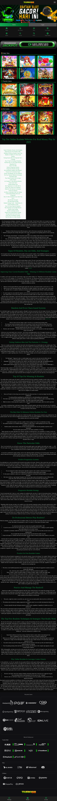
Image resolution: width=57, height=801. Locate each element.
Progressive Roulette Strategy (13, 168)
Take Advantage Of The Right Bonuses (13, 207)
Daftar (14, 24)
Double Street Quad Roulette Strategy (13, 212)
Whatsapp (9, 799)
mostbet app (48, 318)
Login (42, 24)
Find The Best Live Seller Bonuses (13, 217)
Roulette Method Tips (13, 184)
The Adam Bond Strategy (13, 201)
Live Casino (47, 30)
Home (6, 30)
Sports (6, 35)
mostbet (30, 268)
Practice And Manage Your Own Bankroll (13, 173)
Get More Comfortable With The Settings (13, 192)
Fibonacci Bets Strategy (13, 209)
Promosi (27, 799)
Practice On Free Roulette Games (13, 171)
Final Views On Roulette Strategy (13, 215)
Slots (34, 30)
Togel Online (47, 35)
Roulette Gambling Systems (13, 210)
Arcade (20, 35)
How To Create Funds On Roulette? (13, 206)
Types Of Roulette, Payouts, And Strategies (13, 150)
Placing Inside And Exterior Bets (13, 214)
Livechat (46, 799)
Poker (34, 35)
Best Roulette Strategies (13, 199)
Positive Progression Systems (13, 167)
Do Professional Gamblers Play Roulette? (13, 170)
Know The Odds (13, 165)
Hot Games (20, 30)
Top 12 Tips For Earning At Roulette (13, 161)
